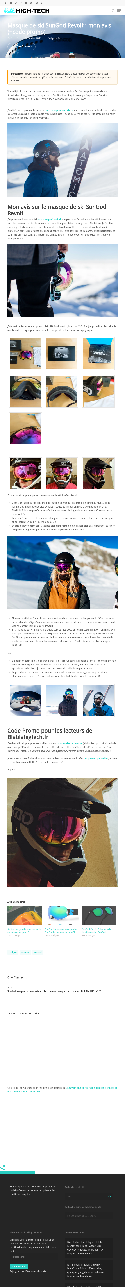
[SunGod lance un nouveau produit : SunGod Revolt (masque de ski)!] (62, 915)
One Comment (24, 46)
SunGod (38, 952)
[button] (119, 10)
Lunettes (25, 952)
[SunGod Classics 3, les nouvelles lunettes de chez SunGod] (99, 915)
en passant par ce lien (96, 758)
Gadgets (52, 38)
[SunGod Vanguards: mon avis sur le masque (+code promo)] (24, 915)
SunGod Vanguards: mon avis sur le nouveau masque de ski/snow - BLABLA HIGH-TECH (55, 991)
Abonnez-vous (19, 1266)
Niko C (14, 38)
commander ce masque (70, 743)
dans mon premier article (59, 110)
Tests (60, 38)
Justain (71, 1264)
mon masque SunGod (49, 219)
